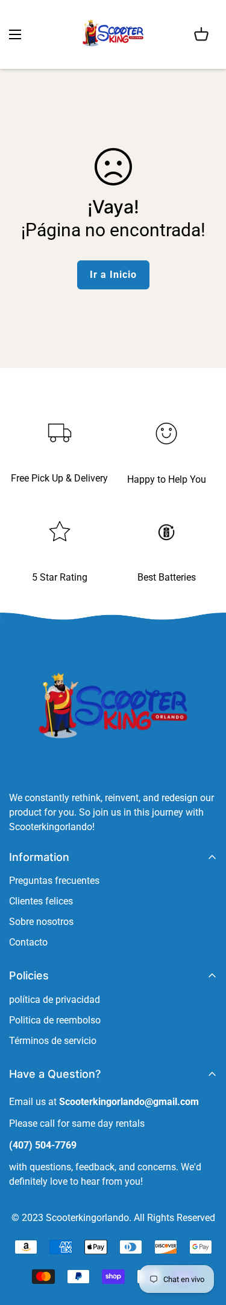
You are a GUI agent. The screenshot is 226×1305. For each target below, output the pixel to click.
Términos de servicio (52, 1040)
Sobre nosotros (41, 921)
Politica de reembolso (55, 1020)
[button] (201, 34)
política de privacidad (54, 999)
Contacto (28, 942)
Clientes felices (41, 901)
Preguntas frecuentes (54, 880)
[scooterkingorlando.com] (113, 34)
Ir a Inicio (113, 274)
